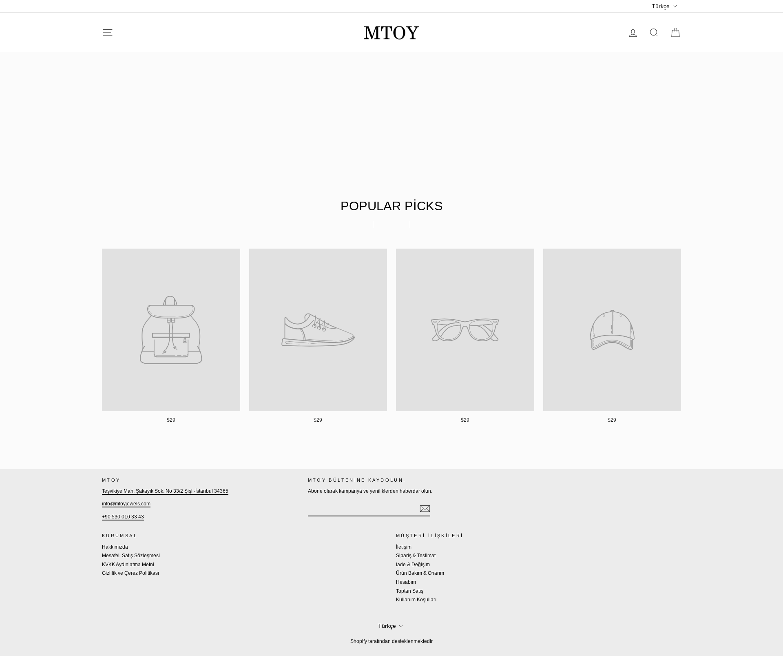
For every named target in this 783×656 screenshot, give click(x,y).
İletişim (403, 547)
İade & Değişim (413, 564)
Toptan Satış (409, 591)
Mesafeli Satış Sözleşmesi (131, 555)
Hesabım (406, 582)
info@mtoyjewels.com (126, 504)
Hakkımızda (115, 547)
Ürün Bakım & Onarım (420, 573)
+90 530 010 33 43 (123, 517)
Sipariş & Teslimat (416, 555)
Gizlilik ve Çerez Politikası (130, 573)
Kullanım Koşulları (416, 600)
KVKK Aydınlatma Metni (128, 564)
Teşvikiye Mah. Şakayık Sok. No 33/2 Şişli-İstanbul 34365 (165, 491)
